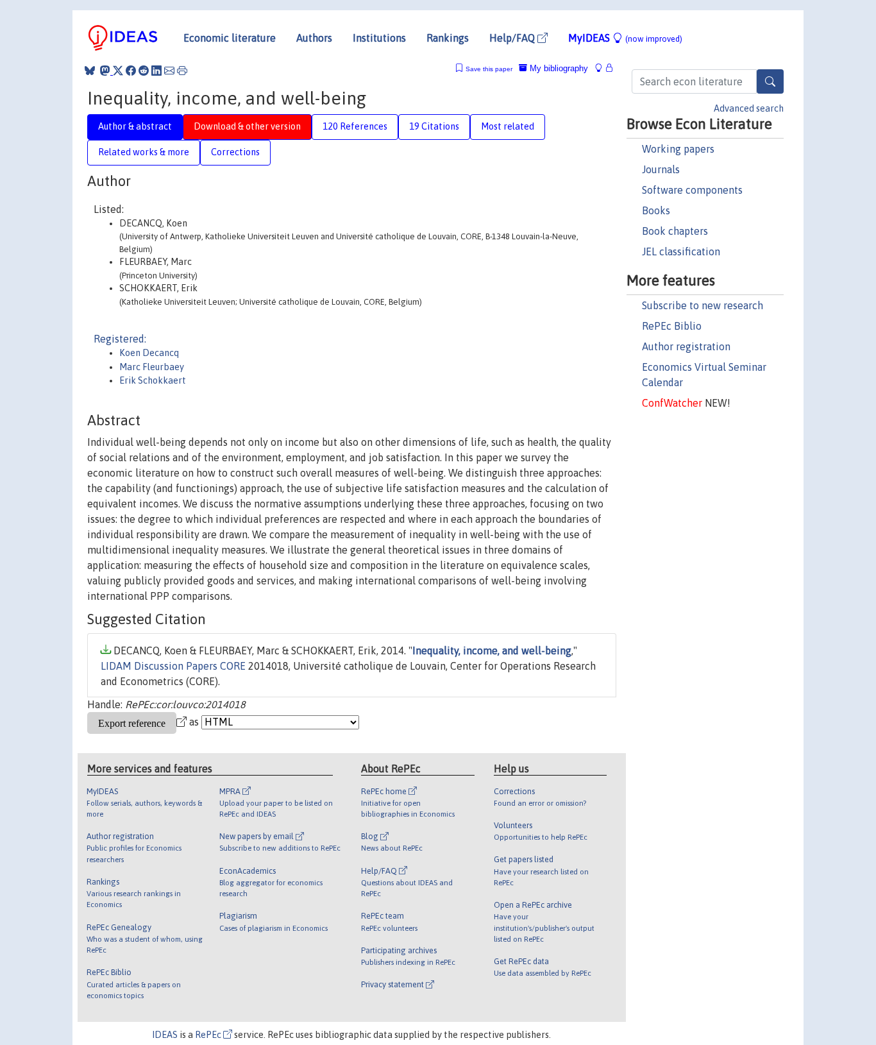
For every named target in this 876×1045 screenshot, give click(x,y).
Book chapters (675, 231)
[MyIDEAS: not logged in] (602, 68)
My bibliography (557, 68)
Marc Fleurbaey (151, 367)
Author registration (686, 346)
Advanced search (749, 108)
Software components (692, 190)
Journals (661, 169)
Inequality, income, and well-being (491, 650)
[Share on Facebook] (131, 70)
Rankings (447, 38)
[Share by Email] (169, 70)
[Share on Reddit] (144, 70)
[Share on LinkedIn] (156, 70)
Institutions (379, 38)
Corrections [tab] (235, 152)
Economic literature (229, 38)
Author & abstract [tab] (135, 126)
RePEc (209, 1035)
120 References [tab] (355, 126)
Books (656, 210)
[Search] (770, 81)
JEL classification (681, 251)
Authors (314, 38)
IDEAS (165, 1035)
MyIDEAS (625, 38)
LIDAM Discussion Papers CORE (173, 666)
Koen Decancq (149, 353)
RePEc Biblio (672, 326)
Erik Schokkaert (152, 380)
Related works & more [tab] (143, 152)
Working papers (678, 149)
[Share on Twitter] (118, 70)
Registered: (120, 338)
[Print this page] (182, 70)
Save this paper (489, 68)
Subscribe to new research (702, 305)
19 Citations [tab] (434, 126)
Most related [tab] (507, 126)
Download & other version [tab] (247, 126)
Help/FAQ (513, 38)
